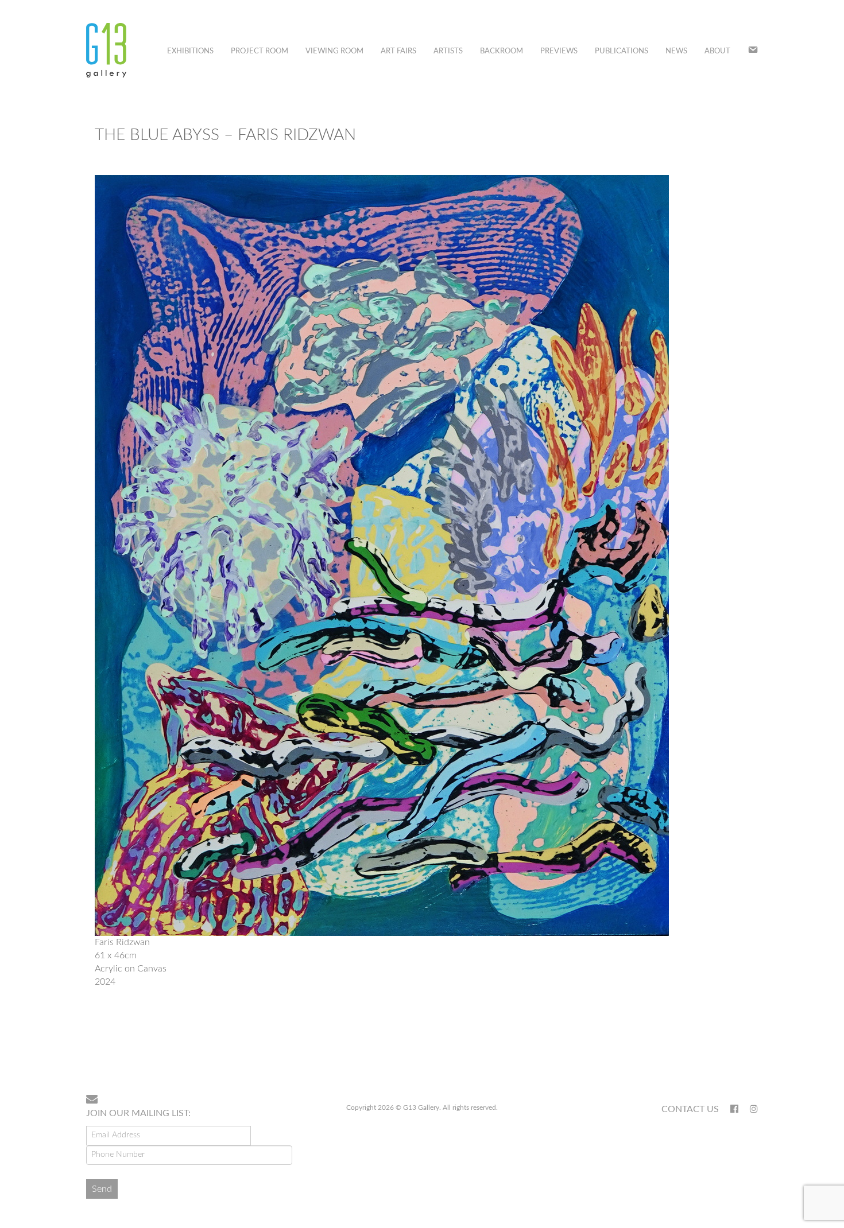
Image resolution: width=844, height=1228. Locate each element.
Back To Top (728, 1048)
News (676, 51)
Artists (448, 51)
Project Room (259, 51)
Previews (559, 51)
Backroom (501, 51)
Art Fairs (398, 51)
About (717, 51)
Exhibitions (190, 51)
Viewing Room (334, 51)
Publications (621, 51)
